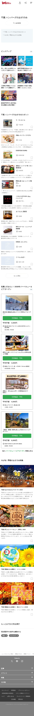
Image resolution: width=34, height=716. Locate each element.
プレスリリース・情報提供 (23, 696)
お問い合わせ (10, 696)
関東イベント (27, 654)
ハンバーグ (13, 635)
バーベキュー (10, 451)
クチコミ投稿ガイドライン (22, 693)
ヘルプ (3, 696)
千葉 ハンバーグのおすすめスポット (15, 32)
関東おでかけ (18, 654)
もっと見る (17, 276)
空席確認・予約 (17, 318)
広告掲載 (13, 699)
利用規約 (13, 690)
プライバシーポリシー (24, 690)
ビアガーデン (20, 451)
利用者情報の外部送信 (7, 693)
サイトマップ (5, 690)
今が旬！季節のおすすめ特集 (13, 35)
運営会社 (20, 699)
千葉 (3, 635)
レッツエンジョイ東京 (7, 654)
